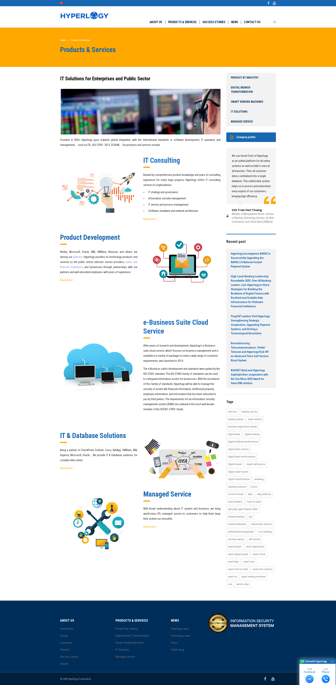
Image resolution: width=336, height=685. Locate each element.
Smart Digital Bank (255, 546)
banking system (236, 419)
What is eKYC (243, 584)
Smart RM (232, 576)
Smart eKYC (233, 561)
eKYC (250, 494)
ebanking (259, 479)
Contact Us (252, 22)
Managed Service (167, 494)
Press (174, 642)
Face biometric (235, 501)
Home (63, 40)
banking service (249, 411)
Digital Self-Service (256, 464)
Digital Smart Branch (238, 471)
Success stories (213, 22)
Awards (64, 663)
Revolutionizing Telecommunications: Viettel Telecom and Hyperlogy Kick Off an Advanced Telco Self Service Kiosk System (250, 352)
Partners (65, 649)
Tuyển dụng (177, 649)
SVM (230, 584)
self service (254, 539)
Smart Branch (234, 546)
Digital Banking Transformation (243, 441)
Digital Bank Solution (238, 449)
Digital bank (234, 434)
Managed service (242, 121)
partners (77, 256)
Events (64, 635)
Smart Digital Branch (238, 554)
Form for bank (254, 501)
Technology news (180, 635)
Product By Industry (244, 77)
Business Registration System (242, 426)
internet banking (236, 516)
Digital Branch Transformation (242, 89)
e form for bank (235, 494)
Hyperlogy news (180, 628)
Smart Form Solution (262, 569)
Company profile (246, 137)
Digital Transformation (239, 479)
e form (254, 486)
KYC (250, 516)
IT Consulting (161, 160)
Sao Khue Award (236, 539)
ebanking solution (237, 486)
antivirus (232, 411)
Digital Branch (235, 464)
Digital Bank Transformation (241, 456)
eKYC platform (264, 494)
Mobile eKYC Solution (261, 524)
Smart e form (259, 554)
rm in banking (265, 531)
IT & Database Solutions (93, 436)
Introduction (66, 628)
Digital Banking (252, 434)
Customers (66, 642)
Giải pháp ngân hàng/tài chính (243, 509)
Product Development (90, 237)
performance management (241, 531)
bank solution (255, 419)
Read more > (150, 219)
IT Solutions (239, 111)
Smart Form (248, 561)
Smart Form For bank (238, 569)
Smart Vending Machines (247, 101)
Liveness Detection (237, 524)
